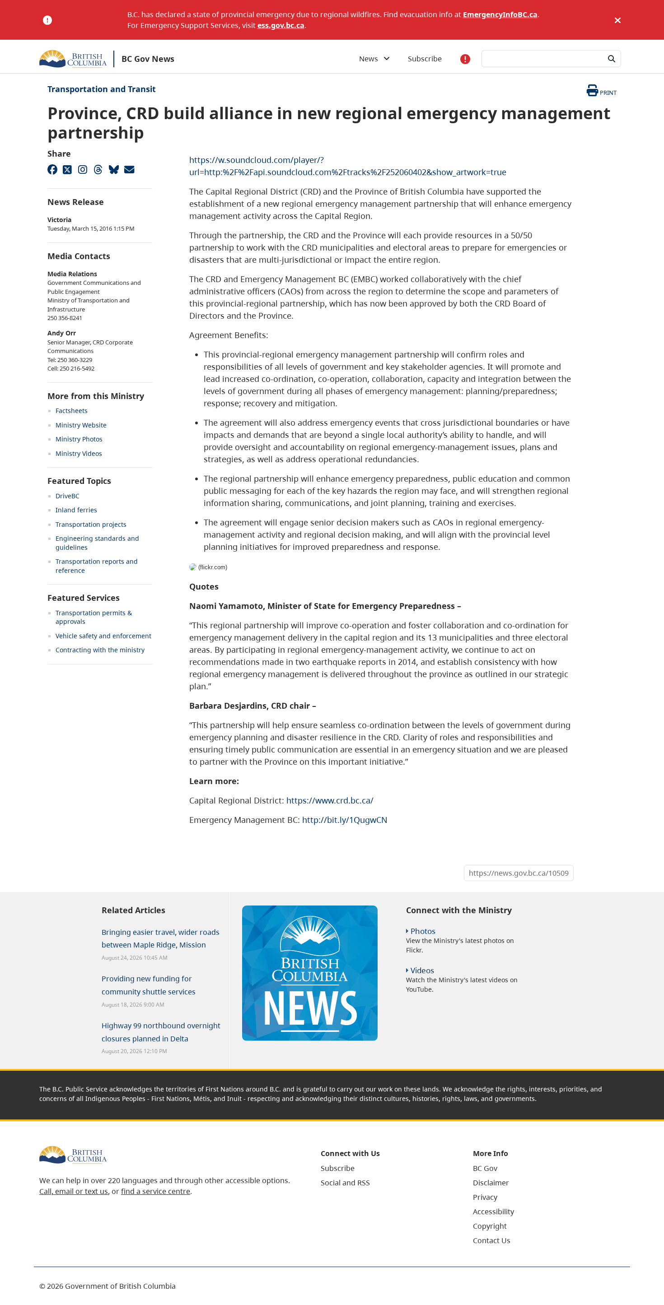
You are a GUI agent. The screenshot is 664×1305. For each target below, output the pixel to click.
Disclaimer (491, 1183)
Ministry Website (81, 425)
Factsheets (72, 410)
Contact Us (491, 1240)
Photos (423, 931)
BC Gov (485, 1168)
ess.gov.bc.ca (280, 25)
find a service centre (155, 1191)
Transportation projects (91, 524)
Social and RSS (345, 1183)
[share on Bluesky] (113, 169)
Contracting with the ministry (100, 650)
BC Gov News (148, 58)
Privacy (485, 1197)
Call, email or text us (73, 1191)
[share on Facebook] (51, 169)
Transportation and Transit (101, 89)
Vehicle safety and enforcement (103, 636)
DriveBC (67, 496)
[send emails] (128, 169)
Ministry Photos (79, 439)
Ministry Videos (79, 453)
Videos (422, 970)
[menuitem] (385, 1168)
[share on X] (67, 169)
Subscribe (425, 59)
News (371, 59)
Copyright (490, 1226)
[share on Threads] (98, 169)
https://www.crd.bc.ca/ (330, 800)
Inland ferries (76, 510)
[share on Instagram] (82, 169)
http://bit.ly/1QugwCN (345, 819)
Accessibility (493, 1212)
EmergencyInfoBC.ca (500, 14)
